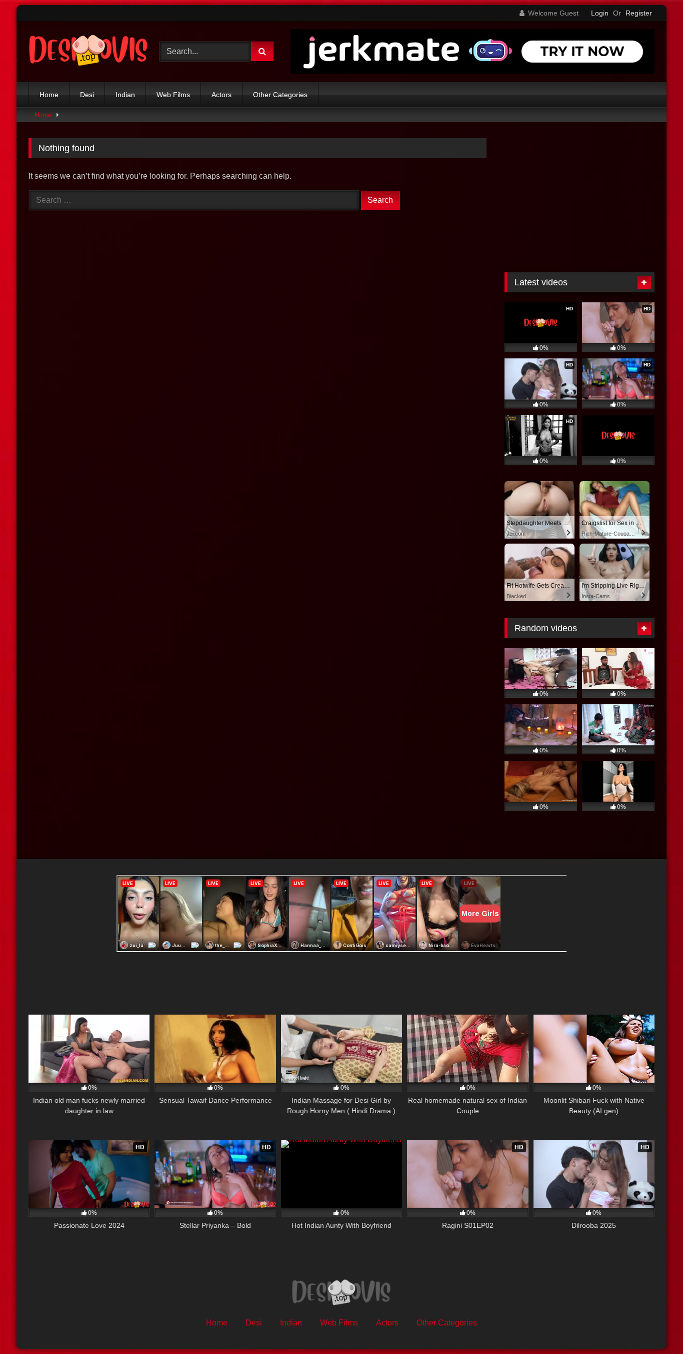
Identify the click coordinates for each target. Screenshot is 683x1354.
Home (49, 95)
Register (639, 13)
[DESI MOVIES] (88, 52)
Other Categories (280, 95)
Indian (125, 95)
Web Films (173, 95)
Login (599, 13)
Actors (222, 95)
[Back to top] (652, 1324)
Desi (87, 95)
